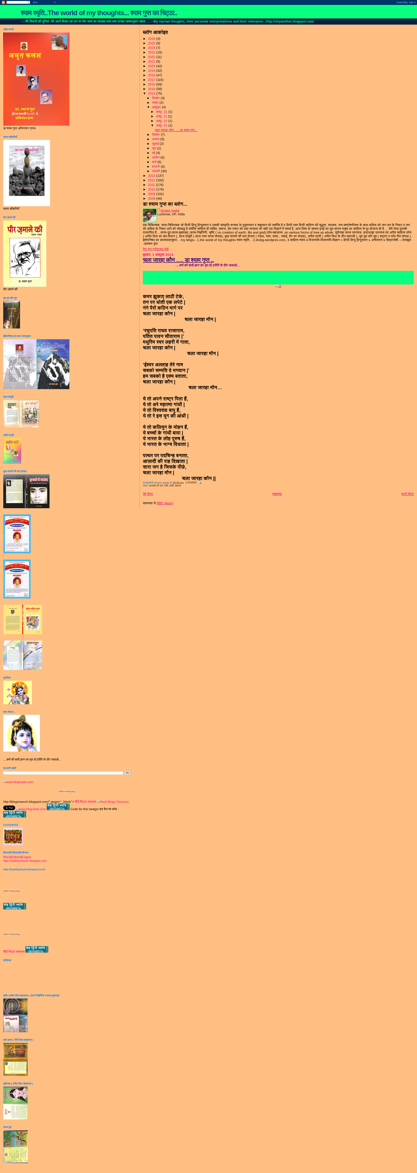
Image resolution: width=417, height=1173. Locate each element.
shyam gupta (170, 210)
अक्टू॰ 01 (162, 125)
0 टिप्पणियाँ (191, 482)
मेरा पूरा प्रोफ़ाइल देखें (156, 249)
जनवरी (156, 171)
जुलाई (156, 143)
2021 (152, 61)
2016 (152, 84)
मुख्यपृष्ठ (277, 494)
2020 (152, 66)
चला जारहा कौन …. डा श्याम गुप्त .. (176, 130)
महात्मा (178, 485)
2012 (152, 180)
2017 (152, 80)
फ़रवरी (156, 166)
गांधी (166, 485)
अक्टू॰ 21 (162, 112)
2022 (152, 57)
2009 (152, 194)
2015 (152, 89)
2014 (152, 93)
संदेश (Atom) (165, 503)
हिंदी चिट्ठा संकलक (85, 801)
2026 (152, 38)
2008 (152, 198)
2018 (152, 75)
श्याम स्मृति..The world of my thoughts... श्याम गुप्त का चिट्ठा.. (99, 13)
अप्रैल (156, 157)
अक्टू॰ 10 (162, 121)
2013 (152, 175)
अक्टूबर (157, 107)
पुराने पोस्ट (407, 494)
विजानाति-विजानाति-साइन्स (17, 857)
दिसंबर (156, 98)
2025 (152, 43)
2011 (152, 185)
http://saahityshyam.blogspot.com (25, 860)
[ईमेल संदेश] (199, 482)
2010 (152, 189)
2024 (152, 48)
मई (154, 153)
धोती (171, 485)
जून (154, 148)
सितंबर (156, 134)
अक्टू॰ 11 (162, 116)
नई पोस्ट (148, 494)
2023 (152, 52)
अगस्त (156, 139)
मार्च (154, 162)
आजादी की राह (156, 485)
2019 (152, 70)
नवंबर (155, 102)
